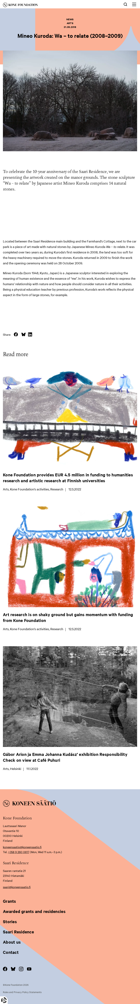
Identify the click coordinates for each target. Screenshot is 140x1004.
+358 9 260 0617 (18, 852)
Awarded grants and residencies (34, 911)
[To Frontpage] (70, 804)
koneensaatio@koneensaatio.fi (22, 847)
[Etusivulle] (41, 5)
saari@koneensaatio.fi (17, 887)
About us (12, 942)
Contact (11, 952)
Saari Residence (18, 931)
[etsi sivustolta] (125, 4)
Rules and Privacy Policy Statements (22, 992)
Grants (9, 901)
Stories (10, 921)
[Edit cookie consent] (4, 1000)
